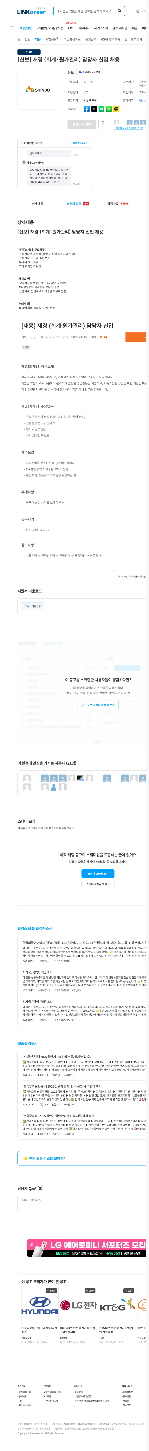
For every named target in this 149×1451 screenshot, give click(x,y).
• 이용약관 (78, 1392)
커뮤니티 (83, 28)
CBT (71, 26)
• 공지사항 (22, 1396)
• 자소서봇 (126, 1404)
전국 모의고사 (133, 39)
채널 (135, 28)
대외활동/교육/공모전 (50, 28)
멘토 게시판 (120, 28)
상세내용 (37, 203)
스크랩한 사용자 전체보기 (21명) (128, 127)
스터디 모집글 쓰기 (98, 874)
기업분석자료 (72, 39)
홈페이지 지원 (82, 124)
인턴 (27, 39)
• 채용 (20, 1400)
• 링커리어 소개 (24, 1392)
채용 (38, 39)
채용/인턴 (26, 28)
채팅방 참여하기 (80, 143)
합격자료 (117, 203)
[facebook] (87, 109)
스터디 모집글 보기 (96, 884)
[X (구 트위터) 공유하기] (94, 109)
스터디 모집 (77, 203)
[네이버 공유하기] (101, 109)
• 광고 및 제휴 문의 (52, 1392)
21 (103, 126)
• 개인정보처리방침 (82, 1396)
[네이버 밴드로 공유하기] (109, 109)
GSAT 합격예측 (110, 39)
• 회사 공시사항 (24, 1404)
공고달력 (90, 39)
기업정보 (50, 39)
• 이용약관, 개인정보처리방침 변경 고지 (91, 1400)
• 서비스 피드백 (51, 1400)
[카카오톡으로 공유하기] (116, 109)
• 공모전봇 (126, 1396)
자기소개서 (101, 28)
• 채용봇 (125, 1400)
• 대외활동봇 (127, 1392)
